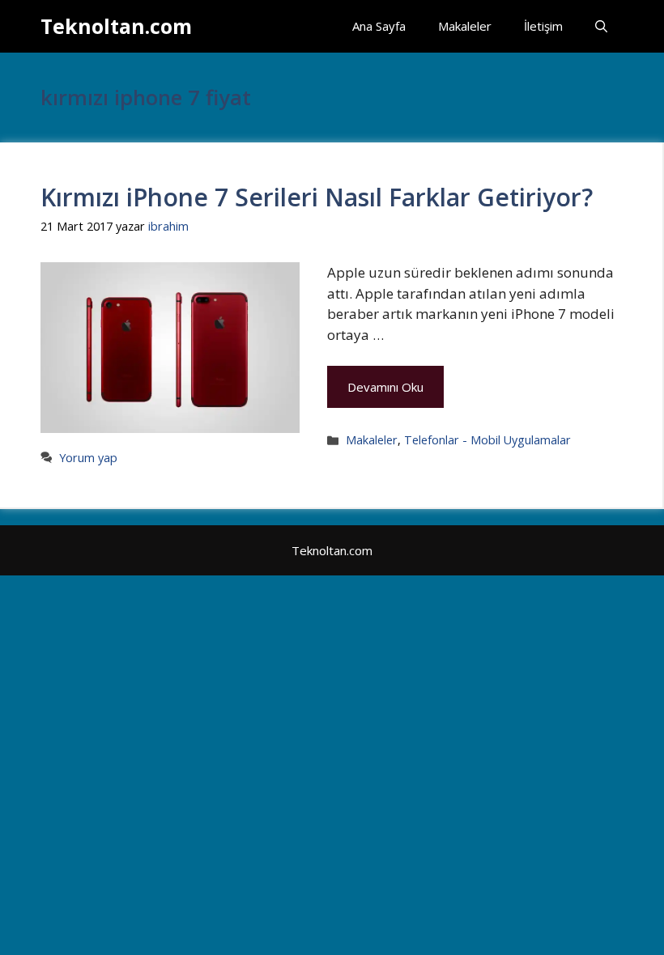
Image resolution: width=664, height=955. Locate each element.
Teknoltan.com (116, 26)
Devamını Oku (385, 387)
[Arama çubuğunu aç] (601, 26)
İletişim (543, 26)
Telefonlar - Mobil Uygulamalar (487, 440)
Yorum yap (88, 457)
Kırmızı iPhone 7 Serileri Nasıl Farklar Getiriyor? (316, 197)
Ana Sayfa (379, 26)
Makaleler (465, 26)
